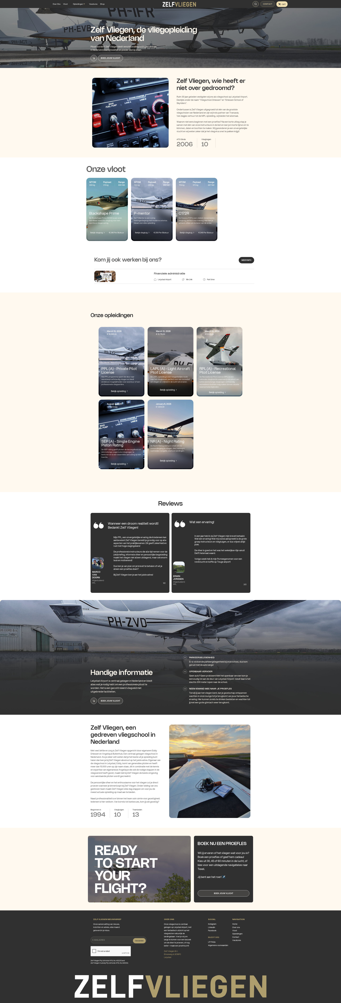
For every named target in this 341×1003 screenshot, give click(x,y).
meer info (246, 260)
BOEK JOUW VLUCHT (223, 893)
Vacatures (93, 4)
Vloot (65, 4)
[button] (78, 4)
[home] (179, 4)
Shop (102, 4)
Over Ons (56, 4)
